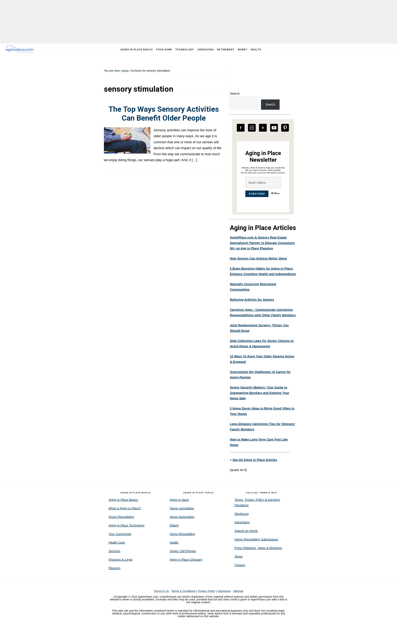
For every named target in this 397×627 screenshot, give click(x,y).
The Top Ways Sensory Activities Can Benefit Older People (164, 114)
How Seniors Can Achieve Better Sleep (258, 258)
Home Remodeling (121, 517)
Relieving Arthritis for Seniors (252, 299)
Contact (239, 565)
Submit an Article (246, 531)
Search (235, 93)
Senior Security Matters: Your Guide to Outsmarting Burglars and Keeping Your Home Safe (259, 393)
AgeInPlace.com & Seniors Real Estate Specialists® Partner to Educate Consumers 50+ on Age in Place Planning (262, 243)
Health (174, 542)
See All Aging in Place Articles (254, 460)
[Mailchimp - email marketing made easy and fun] (275, 195)
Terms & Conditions (183, 591)
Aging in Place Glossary (186, 559)
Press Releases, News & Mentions (258, 548)
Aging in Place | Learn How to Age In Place (20, 49)
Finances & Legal (120, 559)
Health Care (117, 542)
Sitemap (238, 591)
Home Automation (182, 517)
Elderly (174, 525)
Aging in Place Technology (127, 525)
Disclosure (241, 513)
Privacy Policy (206, 591)
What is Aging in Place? (125, 508)
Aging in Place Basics (123, 499)
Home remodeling (182, 508)
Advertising (242, 522)
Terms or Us (161, 591)
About (238, 556)
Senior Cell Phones (183, 551)
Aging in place (179, 499)
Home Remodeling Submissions (256, 539)
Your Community (120, 534)
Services (114, 551)
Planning (114, 568)
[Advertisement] (198, 22)
